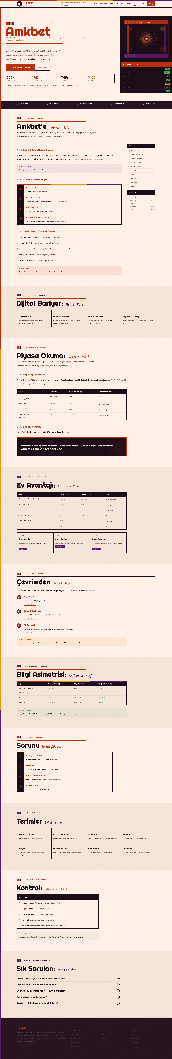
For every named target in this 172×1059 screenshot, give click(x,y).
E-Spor (136, 3)
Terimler (134, 178)
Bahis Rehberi (42, 67)
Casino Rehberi (136, 162)
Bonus (128, 4)
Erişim (94, 4)
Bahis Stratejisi (137, 159)
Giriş (151, 4)
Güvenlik (103, 4)
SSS (142, 4)
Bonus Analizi (136, 166)
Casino (120, 4)
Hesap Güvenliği (137, 155)
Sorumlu (70, 85)
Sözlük (62, 85)
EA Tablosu (133, 1034)
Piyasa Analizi (134, 1030)
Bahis (112, 4)
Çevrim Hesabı (134, 1038)
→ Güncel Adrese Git (20, 67)
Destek (54, 85)
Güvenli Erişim (136, 151)
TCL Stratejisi (134, 1042)
